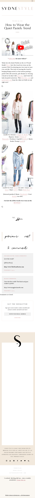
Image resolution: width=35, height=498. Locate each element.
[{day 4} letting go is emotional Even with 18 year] (17, 369)
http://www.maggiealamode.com (13, 287)
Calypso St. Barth (21, 135)
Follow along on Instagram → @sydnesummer (17, 495)
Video (17, 32)
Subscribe (12, 59)
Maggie (6, 278)
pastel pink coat (7, 80)
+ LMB (24, 472)
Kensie (14, 196)
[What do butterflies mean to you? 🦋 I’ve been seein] (17, 353)
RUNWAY (17, 203)
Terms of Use (17, 468)
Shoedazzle (23, 194)
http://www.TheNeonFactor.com (14, 267)
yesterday (20, 76)
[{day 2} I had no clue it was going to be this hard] (17, 434)
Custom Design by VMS (15, 472)
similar (25, 139)
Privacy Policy (17, 470)
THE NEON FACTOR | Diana (11, 256)
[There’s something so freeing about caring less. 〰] (17, 385)
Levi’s (15, 190)
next (27, 237)
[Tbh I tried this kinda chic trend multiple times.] (17, 418)
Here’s (8, 65)
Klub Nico (26, 190)
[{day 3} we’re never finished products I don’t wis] (17, 402)
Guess (16, 188)
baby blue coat (25, 78)
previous (11, 237)
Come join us (21, 480)
